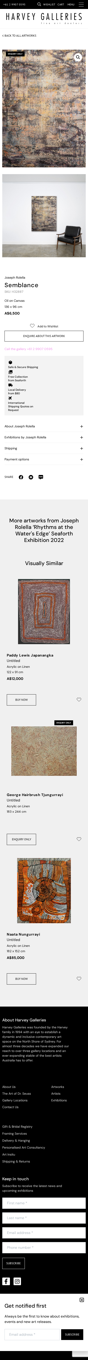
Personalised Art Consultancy (23, 1147)
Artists (55, 1094)
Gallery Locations (15, 1100)
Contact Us (10, 1107)
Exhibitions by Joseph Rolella (25, 437)
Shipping (11, 448)
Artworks (57, 1087)
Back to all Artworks (20, 36)
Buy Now (21, 700)
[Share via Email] (21, 477)
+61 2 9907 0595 (14, 4)
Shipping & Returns (16, 1161)
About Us (9, 1087)
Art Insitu (8, 1154)
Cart (61, 4)
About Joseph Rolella (20, 426)
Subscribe (13, 1263)
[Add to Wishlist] (79, 700)
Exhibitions (59, 1100)
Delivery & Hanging (16, 1140)
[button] (78, 57)
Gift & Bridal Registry (17, 1127)
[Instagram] (17, 1281)
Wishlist (49, 4)
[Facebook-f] (6, 1281)
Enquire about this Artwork (44, 336)
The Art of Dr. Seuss (16, 1094)
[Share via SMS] (41, 477)
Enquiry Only (21, 839)
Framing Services (14, 1133)
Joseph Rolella (15, 277)
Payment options (17, 459)
